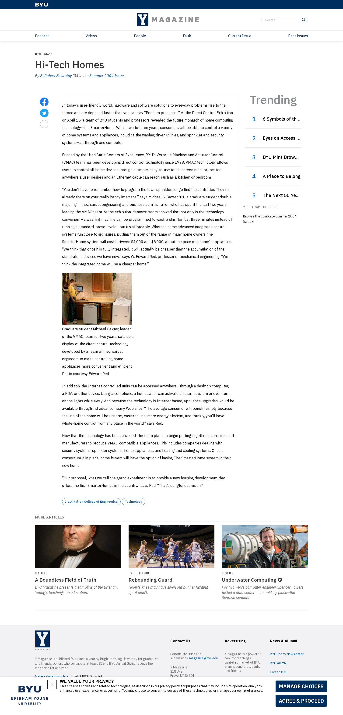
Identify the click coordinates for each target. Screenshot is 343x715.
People (140, 36)
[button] (52, 684)
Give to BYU (278, 672)
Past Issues (298, 36)
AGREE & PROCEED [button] (301, 700)
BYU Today (43, 53)
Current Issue (239, 36)
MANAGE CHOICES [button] (301, 686)
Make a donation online (51, 676)
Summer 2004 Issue (106, 75)
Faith (187, 36)
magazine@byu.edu (203, 658)
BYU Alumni (278, 663)
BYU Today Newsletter (287, 654)
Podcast (42, 36)
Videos (91, 36)
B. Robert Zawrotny (56, 75)
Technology (133, 501)
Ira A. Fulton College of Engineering (91, 501)
